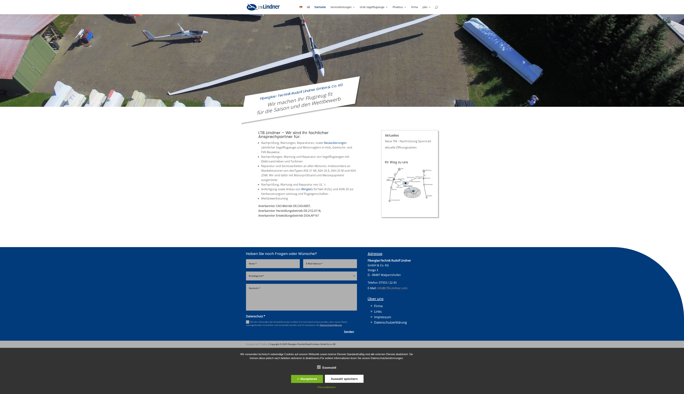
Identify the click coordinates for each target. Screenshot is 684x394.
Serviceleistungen (341, 7)
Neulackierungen (335, 143)
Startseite (320, 7)
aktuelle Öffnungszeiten (401, 147)
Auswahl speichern (344, 378)
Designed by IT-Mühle (256, 344)
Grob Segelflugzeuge (372, 7)
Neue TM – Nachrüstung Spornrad (408, 141)
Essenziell (329, 367)
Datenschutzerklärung (331, 325)
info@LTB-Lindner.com (392, 288)
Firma (414, 7)
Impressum (382, 317)
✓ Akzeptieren (307, 378)
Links (378, 311)
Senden (349, 332)
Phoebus (398, 7)
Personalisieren (327, 387)
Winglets (307, 189)
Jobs (425, 7)
